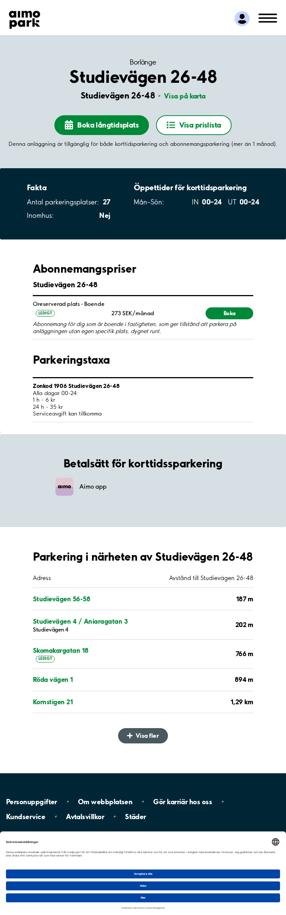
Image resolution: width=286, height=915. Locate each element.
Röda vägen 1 (53, 679)
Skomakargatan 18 (61, 650)
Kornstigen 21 (53, 702)
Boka (229, 313)
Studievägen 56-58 (61, 599)
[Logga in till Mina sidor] (242, 18)
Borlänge (143, 62)
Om (105, 801)
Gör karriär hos (182, 801)
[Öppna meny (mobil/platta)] (267, 17)
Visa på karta (185, 95)
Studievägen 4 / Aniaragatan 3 (80, 621)
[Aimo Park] (24, 18)
